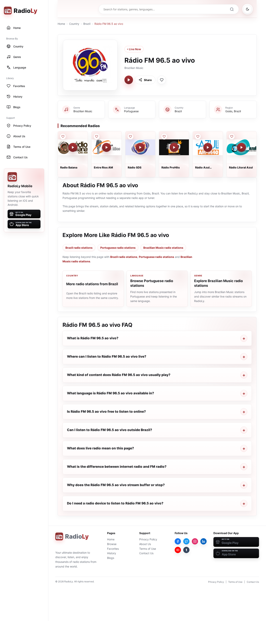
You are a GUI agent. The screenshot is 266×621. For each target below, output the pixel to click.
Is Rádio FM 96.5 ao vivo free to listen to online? (106, 411)
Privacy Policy (148, 539)
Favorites (113, 548)
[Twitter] (186, 541)
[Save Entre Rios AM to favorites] (96, 136)
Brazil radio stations (78, 247)
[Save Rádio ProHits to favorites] (164, 136)
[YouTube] (178, 550)
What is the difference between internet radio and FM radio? (116, 467)
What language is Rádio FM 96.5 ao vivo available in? (110, 393)
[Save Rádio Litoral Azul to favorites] (232, 136)
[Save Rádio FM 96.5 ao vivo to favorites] (161, 80)
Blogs (110, 558)
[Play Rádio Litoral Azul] (241, 147)
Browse (111, 544)
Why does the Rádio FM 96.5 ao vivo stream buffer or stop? (116, 485)
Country (74, 23)
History (111, 553)
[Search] (231, 9)
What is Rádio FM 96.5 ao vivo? (92, 338)
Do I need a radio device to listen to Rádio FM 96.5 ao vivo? (115, 503)
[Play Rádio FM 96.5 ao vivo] (128, 80)
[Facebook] (178, 541)
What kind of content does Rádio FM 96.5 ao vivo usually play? (118, 375)
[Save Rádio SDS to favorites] (130, 136)
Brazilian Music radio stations (163, 247)
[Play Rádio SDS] (140, 147)
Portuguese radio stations (118, 247)
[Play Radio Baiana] (72, 147)
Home (61, 23)
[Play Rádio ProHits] (174, 147)
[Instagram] (195, 541)
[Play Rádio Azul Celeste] (207, 147)
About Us (145, 544)
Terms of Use (147, 548)
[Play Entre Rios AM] (106, 147)
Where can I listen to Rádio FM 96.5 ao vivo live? (106, 356)
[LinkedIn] (203, 541)
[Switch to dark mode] (247, 9)
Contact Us (146, 553)
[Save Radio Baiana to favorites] (63, 136)
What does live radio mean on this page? (100, 448)
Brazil (86, 23)
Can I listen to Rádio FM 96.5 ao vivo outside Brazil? (109, 430)
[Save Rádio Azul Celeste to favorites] (198, 136)
